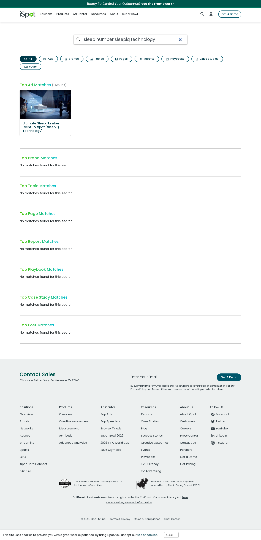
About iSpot (188, 414)
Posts (32, 67)
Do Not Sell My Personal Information (129, 502)
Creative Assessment (74, 421)
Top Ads (106, 414)
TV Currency (150, 464)
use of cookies (147, 535)
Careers (185, 428)
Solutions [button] (46, 14)
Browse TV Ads (110, 428)
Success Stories (152, 436)
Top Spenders (110, 421)
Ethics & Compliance (147, 519)
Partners (186, 450)
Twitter (221, 421)
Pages (123, 59)
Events (145, 450)
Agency (25, 436)
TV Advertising (151, 471)
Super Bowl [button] (130, 14)
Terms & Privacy (120, 519)
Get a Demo (188, 457)
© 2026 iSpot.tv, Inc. (93, 519)
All (30, 59)
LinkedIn (221, 436)
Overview (26, 414)
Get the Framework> (157, 4)
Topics (99, 59)
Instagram (223, 443)
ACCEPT (171, 535)
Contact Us (188, 443)
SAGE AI (25, 471)
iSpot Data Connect (33, 464)
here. (185, 497)
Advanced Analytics (73, 443)
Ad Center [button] (80, 14)
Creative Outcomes (154, 443)
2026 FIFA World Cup (114, 443)
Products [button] (62, 14)
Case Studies (208, 59)
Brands (73, 59)
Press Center (189, 436)
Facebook (223, 414)
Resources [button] (98, 14)
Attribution (66, 436)
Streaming (27, 443)
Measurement (69, 428)
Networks (26, 428)
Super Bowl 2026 (111, 436)
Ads (50, 59)
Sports (24, 450)
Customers (187, 421)
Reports (148, 59)
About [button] (114, 14)
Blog (144, 428)
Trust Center (172, 519)
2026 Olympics (110, 450)
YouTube (222, 428)
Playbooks (176, 59)
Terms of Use (159, 389)
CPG (23, 457)
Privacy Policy (138, 389)
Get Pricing (187, 464)
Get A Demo (229, 14)
